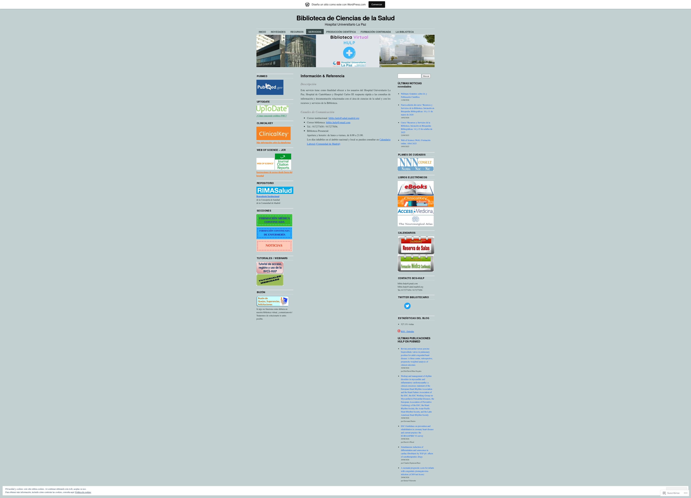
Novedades (278, 31)
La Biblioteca (405, 31)
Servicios (314, 31)
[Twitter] (407, 306)
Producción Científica (341, 31)
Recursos (297, 31)
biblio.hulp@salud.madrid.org (344, 118)
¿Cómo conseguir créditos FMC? (271, 115)
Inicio (262, 31)
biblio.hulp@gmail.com (338, 122)
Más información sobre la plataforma (273, 142)
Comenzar (376, 4)
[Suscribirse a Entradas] (399, 331)
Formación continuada (376, 31)
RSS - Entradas (407, 331)
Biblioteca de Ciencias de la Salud (345, 17)
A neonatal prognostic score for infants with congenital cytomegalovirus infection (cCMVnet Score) (417, 471)
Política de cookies (83, 492)
